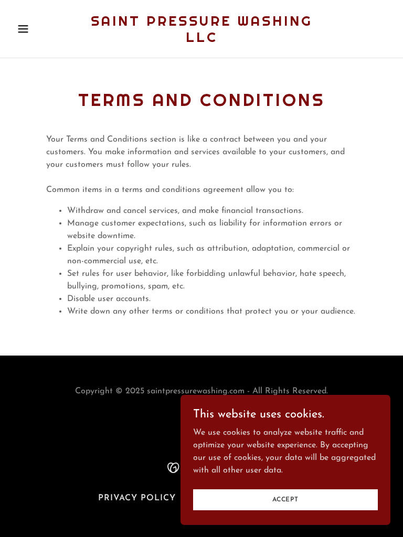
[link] (201, 40)
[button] (41, 28)
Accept (285, 499)
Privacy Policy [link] (137, 498)
